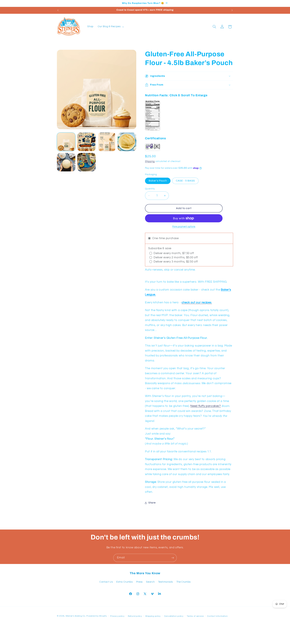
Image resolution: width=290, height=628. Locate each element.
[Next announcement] (232, 10)
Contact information (217, 616)
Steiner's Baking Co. (76, 616)
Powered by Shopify (96, 616)
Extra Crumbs (124, 582)
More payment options (183, 227)
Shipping (150, 161)
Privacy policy (117, 616)
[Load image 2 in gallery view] (86, 142)
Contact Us (106, 582)
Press (139, 582)
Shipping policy (153, 616)
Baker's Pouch (158, 180)
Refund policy (135, 616)
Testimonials (165, 582)
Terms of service (195, 616)
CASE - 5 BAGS (185, 180)
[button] (110, 26)
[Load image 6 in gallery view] (86, 162)
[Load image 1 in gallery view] (66, 142)
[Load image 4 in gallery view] (127, 142)
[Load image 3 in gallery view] (107, 142)
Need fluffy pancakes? (205, 406)
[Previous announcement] (58, 10)
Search (150, 582)
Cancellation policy (173, 616)
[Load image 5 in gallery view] (66, 162)
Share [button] (151, 502)
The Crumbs (183, 582)
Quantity (150, 189)
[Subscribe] (173, 558)
